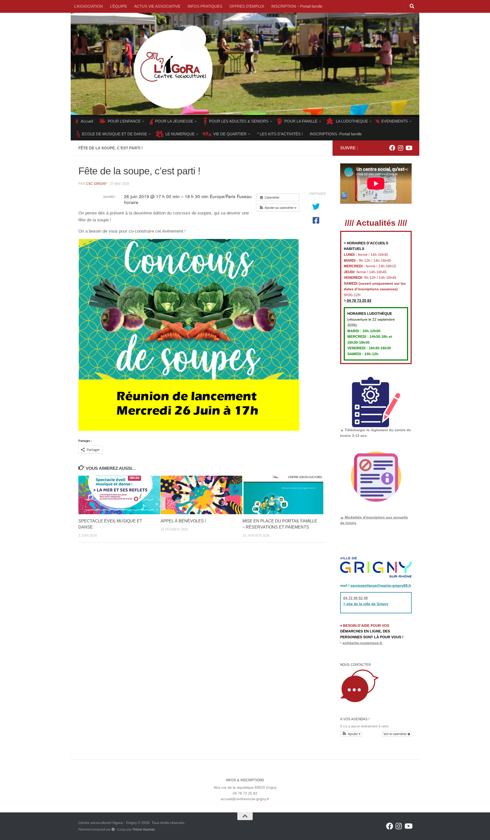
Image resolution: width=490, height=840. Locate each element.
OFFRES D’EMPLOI (246, 6)
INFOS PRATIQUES (205, 6)
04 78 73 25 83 (358, 300)
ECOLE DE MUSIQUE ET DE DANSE (114, 134)
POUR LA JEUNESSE (174, 121)
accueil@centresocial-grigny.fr (245, 799)
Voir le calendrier (395, 733)
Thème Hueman (143, 829)
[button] (277, 207)
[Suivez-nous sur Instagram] (400, 148)
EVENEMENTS (394, 121)
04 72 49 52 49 (355, 598)
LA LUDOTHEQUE (352, 121)
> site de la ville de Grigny (365, 604)
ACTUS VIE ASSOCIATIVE (157, 6)
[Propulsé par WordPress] (113, 829)
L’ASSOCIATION (88, 6)
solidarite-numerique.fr (362, 643)
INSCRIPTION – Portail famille (296, 6)
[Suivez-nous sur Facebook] (392, 148)
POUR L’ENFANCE (124, 121)
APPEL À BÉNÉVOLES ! (183, 521)
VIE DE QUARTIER (230, 134)
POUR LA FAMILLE (300, 121)
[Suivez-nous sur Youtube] (409, 148)
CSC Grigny (96, 184)
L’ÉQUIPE (118, 6)
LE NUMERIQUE (180, 134)
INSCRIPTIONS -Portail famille (336, 134)
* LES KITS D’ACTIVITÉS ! (280, 134)
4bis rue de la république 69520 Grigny (245, 787)
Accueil (87, 121)
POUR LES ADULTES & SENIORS (238, 121)
